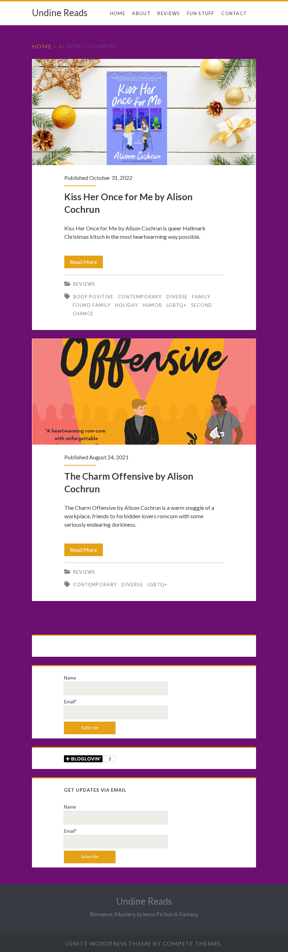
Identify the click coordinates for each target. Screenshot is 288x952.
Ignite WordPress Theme (108, 943)
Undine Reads (59, 12)
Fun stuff (201, 13)
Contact (234, 13)
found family (92, 305)
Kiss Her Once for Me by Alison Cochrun (144, 112)
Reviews (168, 13)
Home (117, 13)
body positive (93, 296)
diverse (177, 296)
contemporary (140, 296)
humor (152, 305)
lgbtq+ (176, 305)
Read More (86, 263)
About (141, 13)
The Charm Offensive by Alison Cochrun (144, 391)
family (201, 296)
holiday (126, 305)
